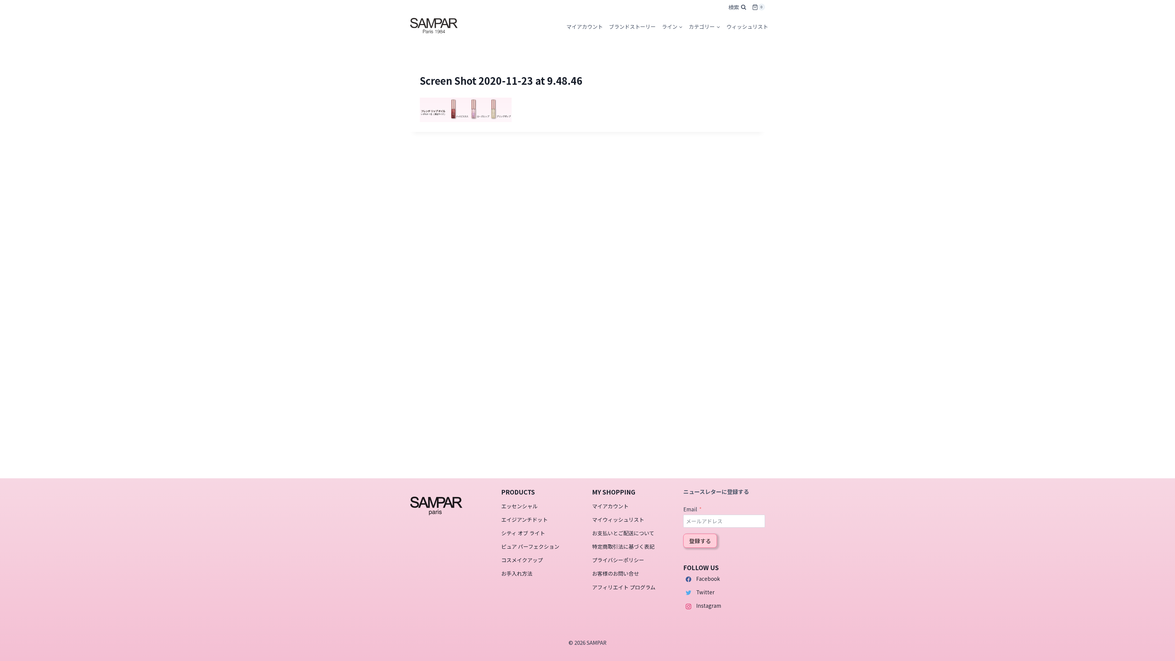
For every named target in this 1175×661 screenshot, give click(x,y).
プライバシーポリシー (618, 560)
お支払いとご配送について (623, 533)
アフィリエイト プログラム (623, 587)
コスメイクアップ (522, 560)
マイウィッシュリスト (618, 519)
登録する (700, 541)
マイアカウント (610, 506)
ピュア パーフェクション (530, 546)
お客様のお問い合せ (615, 573)
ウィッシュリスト (747, 26)
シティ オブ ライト (523, 533)
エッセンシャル (519, 506)
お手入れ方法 (516, 573)
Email (690, 509)
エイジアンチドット (524, 519)
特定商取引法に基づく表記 (623, 546)
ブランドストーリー (632, 26)
